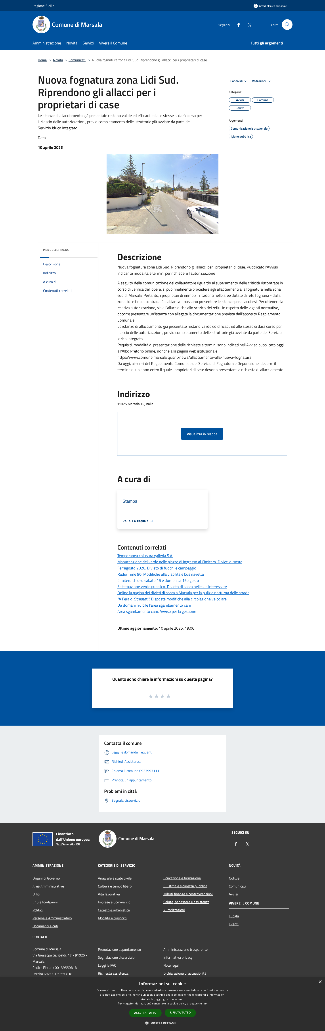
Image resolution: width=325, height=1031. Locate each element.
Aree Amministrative (48, 886)
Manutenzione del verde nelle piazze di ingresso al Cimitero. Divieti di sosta (179, 562)
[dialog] (162, 1004)
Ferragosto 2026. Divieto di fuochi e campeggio (156, 568)
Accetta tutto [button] (145, 1013)
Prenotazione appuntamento (119, 949)
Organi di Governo (46, 878)
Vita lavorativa (109, 894)
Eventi (234, 924)
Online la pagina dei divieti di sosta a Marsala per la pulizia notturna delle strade (183, 593)
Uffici (36, 894)
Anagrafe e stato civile (115, 878)
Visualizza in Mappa (202, 434)
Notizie (234, 878)
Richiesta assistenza (113, 973)
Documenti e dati (45, 926)
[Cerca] (287, 24)
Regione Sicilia (43, 5)
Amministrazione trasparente (185, 949)
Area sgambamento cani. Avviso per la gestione (157, 611)
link (205, 1003)
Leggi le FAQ (107, 965)
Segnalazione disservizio (116, 957)
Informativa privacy (178, 957)
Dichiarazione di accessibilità (184, 973)
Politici (37, 910)
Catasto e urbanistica (114, 910)
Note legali (171, 965)
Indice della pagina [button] (56, 250)
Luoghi (234, 916)
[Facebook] (236, 24)
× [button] (320, 982)
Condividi (236, 81)
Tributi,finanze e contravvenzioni (188, 894)
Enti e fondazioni (45, 902)
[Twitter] (247, 24)
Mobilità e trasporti (112, 918)
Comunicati (77, 60)
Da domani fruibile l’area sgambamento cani (154, 605)
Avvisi (233, 894)
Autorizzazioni (174, 909)
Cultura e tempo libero (115, 886)
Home (42, 60)
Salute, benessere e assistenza (186, 902)
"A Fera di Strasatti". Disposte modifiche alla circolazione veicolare (172, 599)
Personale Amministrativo (52, 918)
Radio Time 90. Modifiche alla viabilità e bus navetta (160, 574)
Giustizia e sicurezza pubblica (185, 886)
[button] (162, 1023)
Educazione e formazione (182, 878)
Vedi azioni (259, 81)
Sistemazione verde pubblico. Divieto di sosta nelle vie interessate (172, 587)
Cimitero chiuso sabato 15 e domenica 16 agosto (158, 580)
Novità (58, 60)
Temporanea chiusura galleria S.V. (145, 556)
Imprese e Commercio (114, 902)
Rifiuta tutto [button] (180, 1012)
